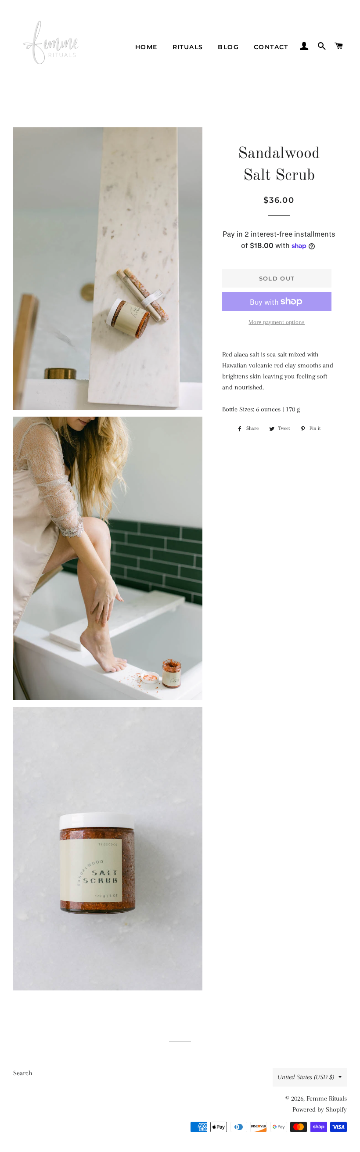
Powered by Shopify (319, 1109)
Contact (271, 47)
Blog (228, 47)
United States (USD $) (305, 1077)
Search (22, 1073)
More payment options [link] (276, 322)
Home (146, 47)
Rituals (188, 47)
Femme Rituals (326, 1098)
